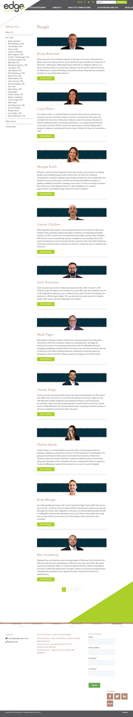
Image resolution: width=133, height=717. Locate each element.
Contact (57, 7)
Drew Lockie (13, 49)
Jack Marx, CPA (14, 68)
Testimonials (10, 126)
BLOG (80, 2)
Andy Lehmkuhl (14, 41)
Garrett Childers (14, 108)
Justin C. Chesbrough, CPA (18, 57)
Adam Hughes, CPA (15, 54)
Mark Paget (12, 102)
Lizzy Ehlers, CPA (15, 113)
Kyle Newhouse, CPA (16, 73)
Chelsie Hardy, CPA (15, 94)
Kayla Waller (13, 92)
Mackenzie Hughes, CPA (17, 65)
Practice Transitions (79, 7)
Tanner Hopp (46, 389)
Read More (45, 78)
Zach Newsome (48, 282)
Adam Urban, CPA (15, 89)
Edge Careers (10, 121)
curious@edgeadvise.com (18, 638)
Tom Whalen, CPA (15, 46)
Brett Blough (46, 499)
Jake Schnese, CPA (15, 81)
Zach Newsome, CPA (16, 105)
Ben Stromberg (48, 554)
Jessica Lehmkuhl (15, 52)
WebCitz (38, 712)
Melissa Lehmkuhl (15, 97)
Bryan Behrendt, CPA (16, 116)
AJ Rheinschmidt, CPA (16, 60)
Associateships (38, 7)
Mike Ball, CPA (13, 62)
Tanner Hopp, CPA (15, 100)
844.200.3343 (12, 642)
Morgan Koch (13, 110)
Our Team (9, 37)
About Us (9, 32)
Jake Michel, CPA (14, 70)
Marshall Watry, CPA (16, 43)
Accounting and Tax (108, 7)
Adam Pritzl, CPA (14, 76)
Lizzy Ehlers (46, 108)
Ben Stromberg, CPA (16, 84)
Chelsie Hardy (47, 444)
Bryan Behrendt (48, 53)
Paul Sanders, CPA (15, 78)
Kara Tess (12, 86)
